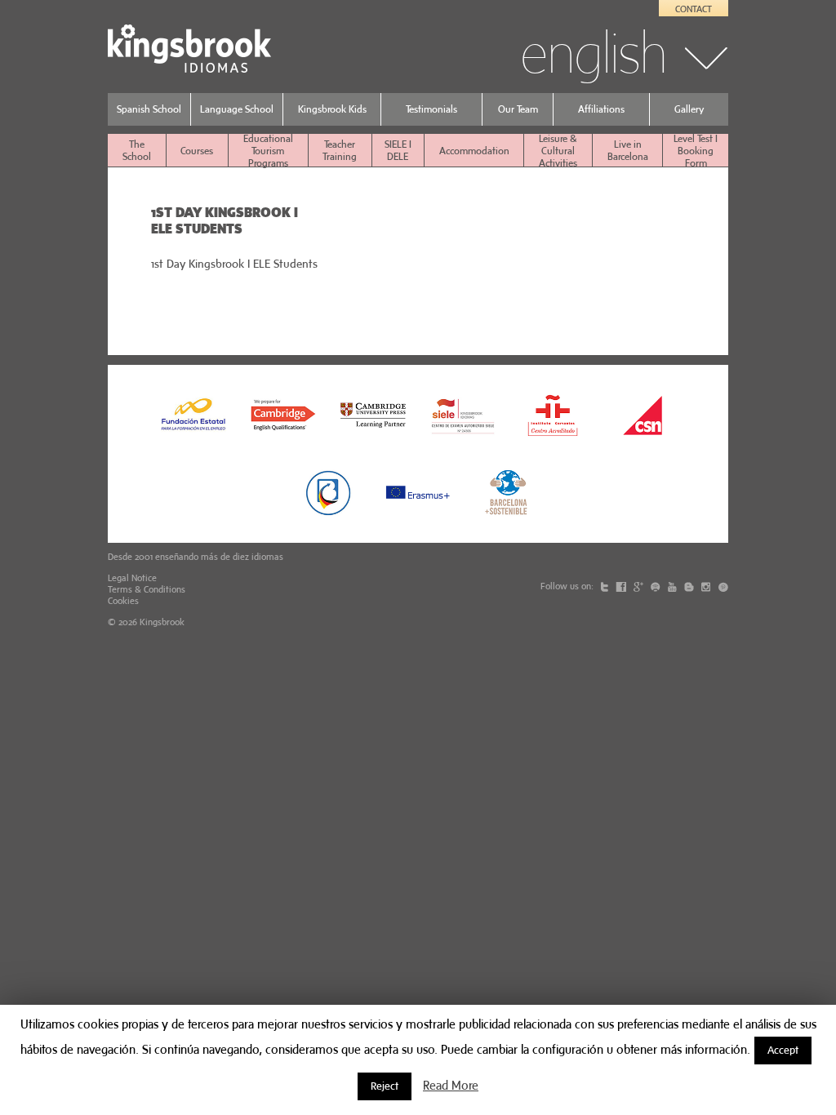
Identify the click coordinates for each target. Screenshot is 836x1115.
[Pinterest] (723, 586)
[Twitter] (606, 586)
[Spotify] (657, 586)
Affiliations (601, 109)
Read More (450, 1085)
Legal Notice (132, 578)
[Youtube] (673, 586)
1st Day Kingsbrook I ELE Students (234, 263)
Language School (236, 109)
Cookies (123, 600)
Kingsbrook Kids (332, 109)
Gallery (689, 109)
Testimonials (431, 109)
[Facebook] (622, 586)
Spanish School (149, 109)
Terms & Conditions (146, 589)
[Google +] (640, 586)
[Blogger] (690, 586)
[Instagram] (707, 586)
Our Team (518, 109)
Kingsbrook (162, 622)
